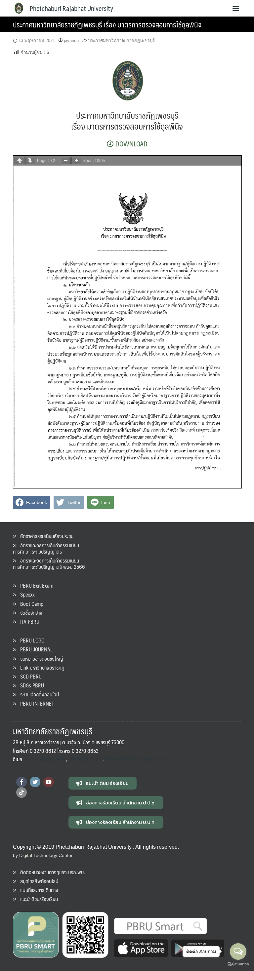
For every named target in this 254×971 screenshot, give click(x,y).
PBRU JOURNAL (34, 649)
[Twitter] (35, 782)
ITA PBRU (27, 621)
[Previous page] (19, 160)
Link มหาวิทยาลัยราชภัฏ (40, 667)
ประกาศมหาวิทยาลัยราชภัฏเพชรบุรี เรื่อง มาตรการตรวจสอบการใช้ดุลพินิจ (107, 24)
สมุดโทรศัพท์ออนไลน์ (37, 880)
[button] (102, 783)
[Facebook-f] (21, 782)
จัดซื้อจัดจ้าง (29, 612)
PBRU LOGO (30, 640)
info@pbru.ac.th (84, 759)
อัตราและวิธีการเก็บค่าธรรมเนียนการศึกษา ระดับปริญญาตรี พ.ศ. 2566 (49, 563)
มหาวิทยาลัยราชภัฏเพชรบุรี (138, 115)
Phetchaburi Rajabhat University (71, 8)
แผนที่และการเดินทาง (37, 889)
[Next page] (30, 160)
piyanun (71, 40)
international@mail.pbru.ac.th (135, 759)
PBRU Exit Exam (34, 585)
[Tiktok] (21, 792)
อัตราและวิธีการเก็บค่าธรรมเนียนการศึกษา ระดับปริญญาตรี (46, 548)
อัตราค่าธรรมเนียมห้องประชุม (44, 535)
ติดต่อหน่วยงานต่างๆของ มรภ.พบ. (50, 872)
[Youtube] (48, 782)
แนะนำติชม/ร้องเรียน (37, 898)
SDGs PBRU (30, 685)
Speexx (25, 594)
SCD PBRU (29, 676)
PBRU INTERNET (35, 703)
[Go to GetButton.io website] (238, 964)
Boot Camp (29, 603)
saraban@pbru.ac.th (45, 759)
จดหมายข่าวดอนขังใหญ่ (39, 658)
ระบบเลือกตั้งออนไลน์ (37, 694)
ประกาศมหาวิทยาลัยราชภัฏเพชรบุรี (121, 40)
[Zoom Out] (66, 160)
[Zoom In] (76, 160)
